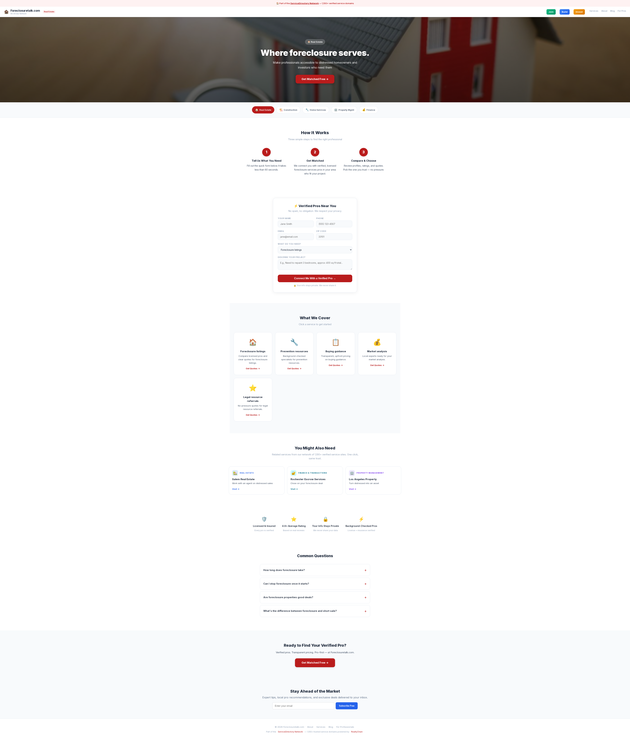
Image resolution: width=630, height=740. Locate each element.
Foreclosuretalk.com (25, 10)
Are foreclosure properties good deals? (288, 597)
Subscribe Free (346, 706)
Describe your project (292, 257)
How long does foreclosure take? (284, 570)
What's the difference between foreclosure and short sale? (300, 610)
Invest (579, 11)
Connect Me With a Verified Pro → (315, 278)
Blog (612, 10)
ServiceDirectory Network (304, 3)
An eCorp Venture (18, 13)
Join (551, 11)
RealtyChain (357, 731)
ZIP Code (321, 231)
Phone (320, 218)
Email (281, 231)
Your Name (284, 218)
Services (593, 10)
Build (564, 11)
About (604, 10)
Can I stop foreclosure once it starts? (286, 583)
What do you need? (289, 244)
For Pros (622, 10)
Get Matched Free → (315, 79)
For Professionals (345, 727)
